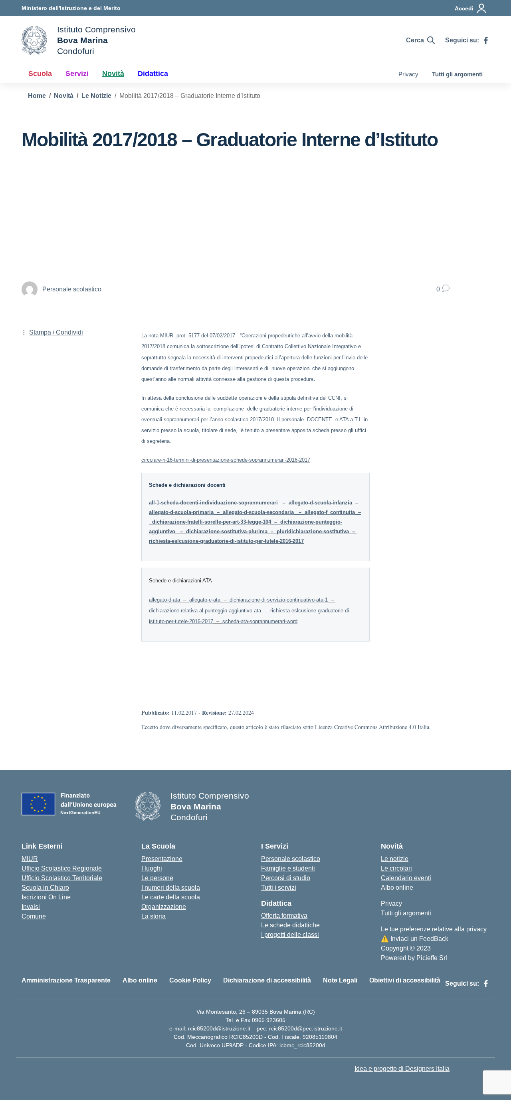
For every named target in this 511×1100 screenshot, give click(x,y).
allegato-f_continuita (330, 512)
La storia (153, 916)
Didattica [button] (153, 74)
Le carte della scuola (170, 897)
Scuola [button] (40, 74)
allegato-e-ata (204, 600)
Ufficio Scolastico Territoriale (62, 878)
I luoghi (151, 868)
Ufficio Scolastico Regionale (62, 868)
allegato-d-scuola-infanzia (320, 503)
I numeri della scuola (170, 887)
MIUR (30, 858)
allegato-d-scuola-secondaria (258, 512)
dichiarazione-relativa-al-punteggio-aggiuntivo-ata (205, 611)
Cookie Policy (190, 980)
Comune (34, 916)
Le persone (157, 878)
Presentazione (161, 858)
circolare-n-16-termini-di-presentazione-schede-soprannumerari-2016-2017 (225, 460)
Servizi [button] (77, 74)
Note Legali (340, 980)
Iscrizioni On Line (46, 897)
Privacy (408, 74)
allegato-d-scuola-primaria (181, 512)
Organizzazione (163, 906)
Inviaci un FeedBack (414, 938)
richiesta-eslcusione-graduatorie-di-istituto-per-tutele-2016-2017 (226, 541)
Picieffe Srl (431, 958)
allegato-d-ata (164, 600)
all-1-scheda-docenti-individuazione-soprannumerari (213, 503)
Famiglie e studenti (288, 868)
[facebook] (485, 40)
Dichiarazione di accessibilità (267, 980)
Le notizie (394, 858)
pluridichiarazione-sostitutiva (313, 531)
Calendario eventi (406, 878)
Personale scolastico (290, 858)
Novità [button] (113, 74)
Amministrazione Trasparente (66, 980)
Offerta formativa (284, 915)
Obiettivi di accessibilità (404, 980)
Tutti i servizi (278, 887)
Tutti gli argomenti (457, 74)
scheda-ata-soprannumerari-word (259, 621)
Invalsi (31, 906)
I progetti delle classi (290, 934)
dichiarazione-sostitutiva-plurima (226, 531)
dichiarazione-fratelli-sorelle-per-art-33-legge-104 (211, 522)
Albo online (397, 887)
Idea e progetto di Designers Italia (402, 1068)
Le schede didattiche (290, 925)
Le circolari (396, 868)
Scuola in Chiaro (45, 887)
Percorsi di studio (285, 878)
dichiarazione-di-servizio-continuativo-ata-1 (279, 600)
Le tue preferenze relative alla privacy (434, 929)
